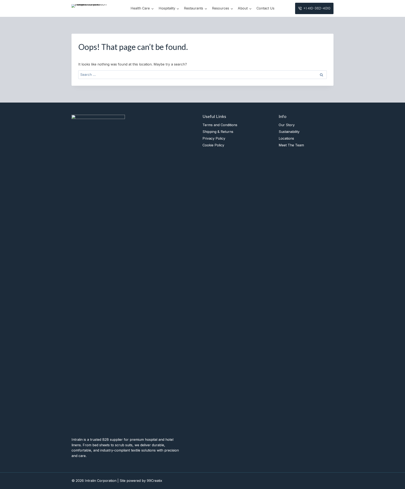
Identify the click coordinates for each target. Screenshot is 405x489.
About (243, 8)
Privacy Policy (213, 138)
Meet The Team (291, 145)
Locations (286, 138)
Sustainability (289, 132)
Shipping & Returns (217, 132)
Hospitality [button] (167, 8)
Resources (220, 8)
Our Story (287, 125)
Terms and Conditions (219, 125)
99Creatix (154, 480)
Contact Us (265, 8)
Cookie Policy (213, 145)
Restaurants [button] (193, 8)
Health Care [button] (140, 8)
